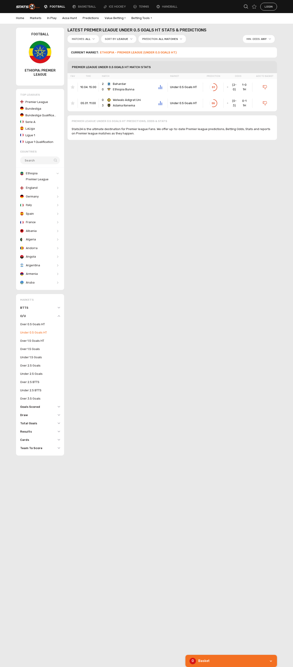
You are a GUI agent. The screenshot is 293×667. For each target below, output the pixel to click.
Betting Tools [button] (140, 18)
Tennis (144, 6)
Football (57, 6)
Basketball (87, 6)
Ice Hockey (117, 6)
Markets (35, 18)
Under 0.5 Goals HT (183, 87)
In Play (52, 18)
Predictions (91, 18)
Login (269, 6)
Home (20, 18)
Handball (169, 6)
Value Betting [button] (114, 18)
